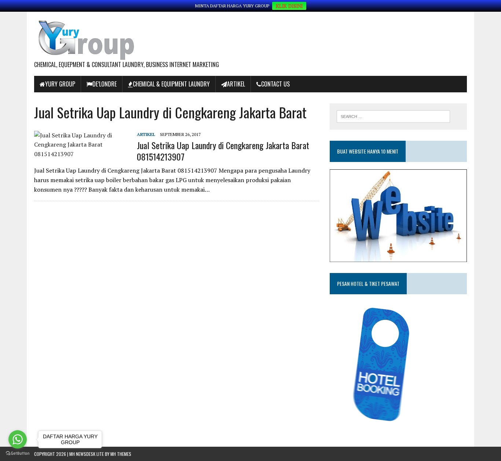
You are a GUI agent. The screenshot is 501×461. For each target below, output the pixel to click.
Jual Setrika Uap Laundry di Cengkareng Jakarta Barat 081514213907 (223, 151)
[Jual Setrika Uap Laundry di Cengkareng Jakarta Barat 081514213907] (81, 154)
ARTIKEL (236, 84)
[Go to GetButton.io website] (17, 453)
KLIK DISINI (289, 6)
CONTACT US (275, 84)
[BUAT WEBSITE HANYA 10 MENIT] (398, 257)
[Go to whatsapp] (17, 439)
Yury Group (60, 84)
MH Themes (120, 454)
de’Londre (104, 84)
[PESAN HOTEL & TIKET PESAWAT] (386, 423)
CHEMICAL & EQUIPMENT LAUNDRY (171, 84)
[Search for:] (393, 116)
